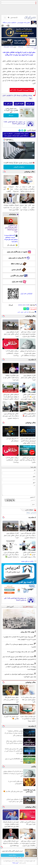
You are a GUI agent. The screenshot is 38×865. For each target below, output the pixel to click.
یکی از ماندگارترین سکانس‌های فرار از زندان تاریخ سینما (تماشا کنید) (11, 229)
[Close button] (36, 847)
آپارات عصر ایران (17, 281)
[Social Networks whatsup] (25, 130)
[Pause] (5, 157)
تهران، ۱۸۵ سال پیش (27, 632)
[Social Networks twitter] (22, 130)
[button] (6, 25)
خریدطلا (11, 115)
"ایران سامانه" (15, 863)
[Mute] (8, 157)
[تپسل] (4, 140)
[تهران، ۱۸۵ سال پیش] (19, 619)
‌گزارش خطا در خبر (33, 309)
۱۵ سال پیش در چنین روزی (17, 258)
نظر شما (33, 467)
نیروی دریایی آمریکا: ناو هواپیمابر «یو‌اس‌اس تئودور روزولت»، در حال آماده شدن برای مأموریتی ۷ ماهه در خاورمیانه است (20, 666)
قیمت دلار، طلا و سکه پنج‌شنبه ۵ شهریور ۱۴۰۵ (20, 652)
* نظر (34, 483)
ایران (22, 312)
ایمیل (34, 476)
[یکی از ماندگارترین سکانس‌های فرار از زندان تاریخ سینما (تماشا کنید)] (11, 220)
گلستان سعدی (16, 269)
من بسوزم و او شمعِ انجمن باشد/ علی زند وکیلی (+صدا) (14, 123)
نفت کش (26, 312)
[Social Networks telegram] (20, 130)
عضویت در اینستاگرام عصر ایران (17, 252)
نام (34, 470)
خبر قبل (9, 103)
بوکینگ (28, 513)
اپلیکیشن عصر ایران (26, 293)
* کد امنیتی (32, 497)
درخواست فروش (19, 167)
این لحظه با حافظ (16, 264)
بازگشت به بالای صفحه (27, 561)
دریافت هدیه (12, 855)
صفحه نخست (33, 47)
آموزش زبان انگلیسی (17, 275)
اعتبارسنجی (33, 513)
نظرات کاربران (19, 103)
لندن (19, 312)
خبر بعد (29, 103)
